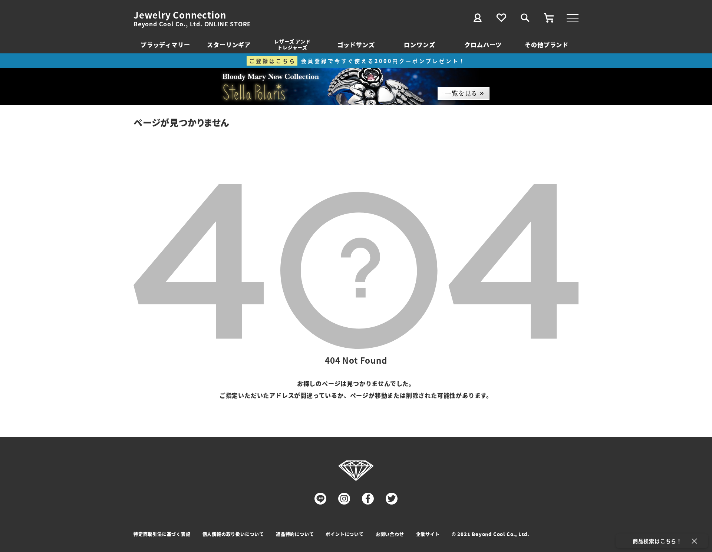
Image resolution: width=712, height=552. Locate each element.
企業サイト (428, 534)
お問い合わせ (390, 534)
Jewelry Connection (180, 15)
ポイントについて (344, 534)
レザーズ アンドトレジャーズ (292, 44)
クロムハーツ (483, 44)
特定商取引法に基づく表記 (162, 534)
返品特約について (295, 534)
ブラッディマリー (165, 44)
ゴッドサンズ (356, 44)
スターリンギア (229, 44)
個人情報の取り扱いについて (233, 534)
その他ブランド (546, 44)
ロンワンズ (419, 44)
